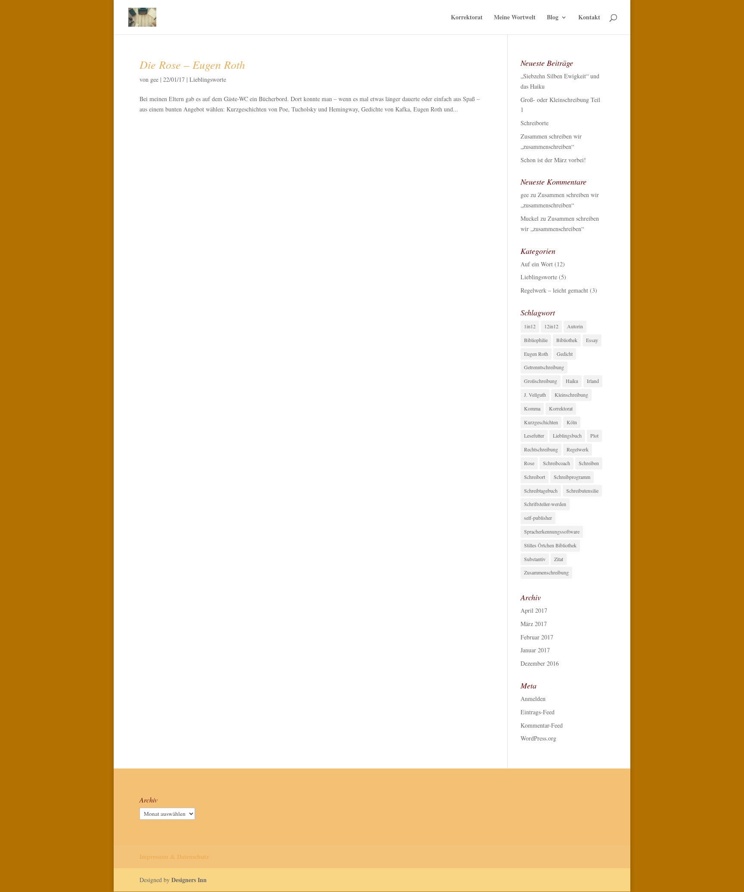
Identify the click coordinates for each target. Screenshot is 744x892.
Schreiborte (535, 123)
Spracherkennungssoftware (552, 531)
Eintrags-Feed (538, 712)
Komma (532, 408)
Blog (552, 18)
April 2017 (534, 610)
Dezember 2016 (540, 663)
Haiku (572, 380)
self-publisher (538, 517)
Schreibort (534, 476)
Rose (529, 463)
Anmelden (533, 698)
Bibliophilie (536, 339)
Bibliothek (566, 339)
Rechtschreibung (541, 449)
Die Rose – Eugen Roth (192, 64)
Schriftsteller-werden (545, 503)
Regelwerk (578, 449)
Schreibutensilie (582, 490)
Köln (572, 422)
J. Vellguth (535, 394)
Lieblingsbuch (567, 435)
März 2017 (534, 624)
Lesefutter (534, 435)
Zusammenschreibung (546, 572)
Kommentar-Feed (542, 725)
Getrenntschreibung (544, 367)
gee (154, 79)
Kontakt (589, 18)
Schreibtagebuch (541, 490)
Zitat (558, 559)
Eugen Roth (536, 353)
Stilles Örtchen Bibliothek (550, 545)
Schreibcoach (556, 463)
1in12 (530, 326)
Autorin (575, 326)
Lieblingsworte (207, 79)
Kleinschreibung (571, 394)
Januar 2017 (535, 650)
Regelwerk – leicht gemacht (554, 290)
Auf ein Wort (537, 264)
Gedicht (565, 353)
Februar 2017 (537, 637)
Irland (593, 380)
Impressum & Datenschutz (174, 856)
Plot (594, 435)
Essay (592, 339)
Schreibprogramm (572, 476)
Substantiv (535, 559)
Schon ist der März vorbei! (553, 160)
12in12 (551, 326)
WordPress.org (538, 738)
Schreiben (589, 463)
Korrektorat (467, 18)
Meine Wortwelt (515, 18)
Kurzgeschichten (541, 422)
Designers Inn (189, 879)
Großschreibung (540, 380)
